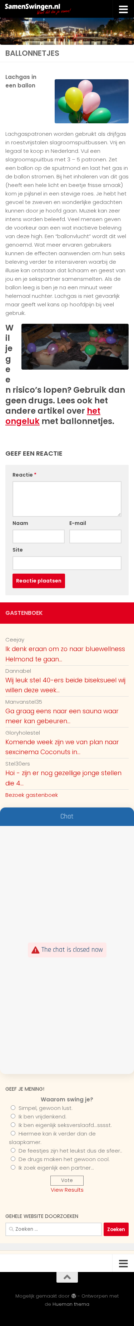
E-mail (77, 523)
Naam (20, 523)
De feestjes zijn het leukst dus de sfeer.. (70, 1150)
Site (18, 549)
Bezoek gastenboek (31, 795)
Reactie (24, 474)
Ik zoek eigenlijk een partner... (56, 1167)
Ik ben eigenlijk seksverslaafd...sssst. (65, 1125)
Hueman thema (71, 1304)
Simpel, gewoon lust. (46, 1108)
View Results (67, 1189)
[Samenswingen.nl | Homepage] (53, 9)
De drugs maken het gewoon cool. (64, 1159)
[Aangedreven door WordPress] (73, 1296)
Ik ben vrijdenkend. (42, 1116)
